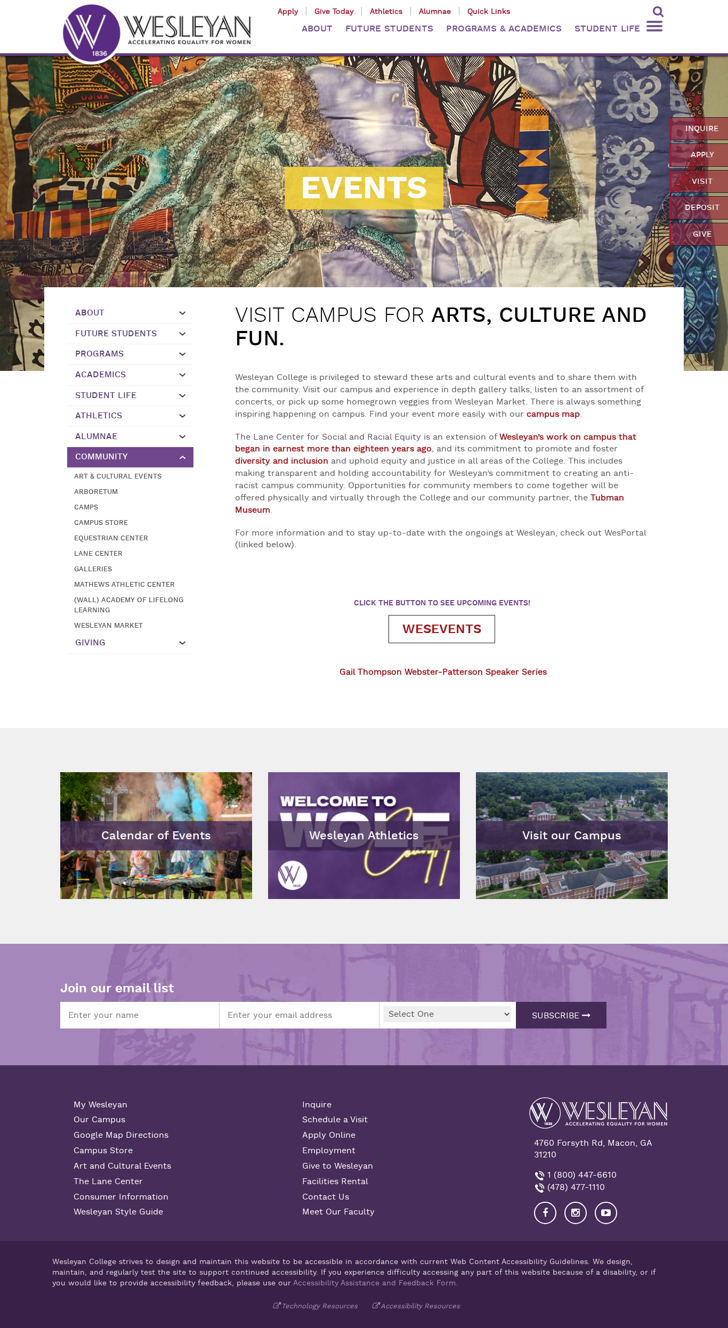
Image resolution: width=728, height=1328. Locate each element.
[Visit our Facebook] (545, 1213)
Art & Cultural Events (117, 476)
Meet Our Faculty (338, 1212)
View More (295, 780)
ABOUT (317, 28)
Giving (90, 642)
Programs (99, 354)
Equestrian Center (111, 538)
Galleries (93, 569)
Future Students (116, 333)
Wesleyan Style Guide (118, 1212)
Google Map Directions (121, 1135)
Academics (100, 374)
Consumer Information (121, 1197)
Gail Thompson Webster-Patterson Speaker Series (443, 672)
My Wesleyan (100, 1105)
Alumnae (435, 11)
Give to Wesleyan (337, 1166)
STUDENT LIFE (607, 28)
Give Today (333, 11)
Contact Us (325, 1197)
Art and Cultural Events (122, 1166)
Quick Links (488, 11)
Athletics (386, 11)
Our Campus (99, 1119)
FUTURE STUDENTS (389, 28)
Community (101, 456)
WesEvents (441, 629)
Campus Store (101, 523)
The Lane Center (108, 1181)
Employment (328, 1150)
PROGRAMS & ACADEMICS (504, 28)
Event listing (91, 809)
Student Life (105, 395)
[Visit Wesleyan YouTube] (606, 1213)
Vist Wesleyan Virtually (528, 780)
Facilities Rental (335, 1181)
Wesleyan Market (108, 625)
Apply (288, 11)
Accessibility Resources (420, 1306)
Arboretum (96, 492)
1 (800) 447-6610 (581, 1175)
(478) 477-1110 (575, 1187)
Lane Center (98, 553)
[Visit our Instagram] (575, 1213)
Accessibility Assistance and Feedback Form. (375, 1282)
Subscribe (557, 1016)
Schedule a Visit (335, 1119)
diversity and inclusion (281, 461)
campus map (553, 414)
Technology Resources (319, 1306)
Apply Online (328, 1135)
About (89, 313)
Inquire (316, 1105)
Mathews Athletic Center (124, 584)
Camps (86, 507)
